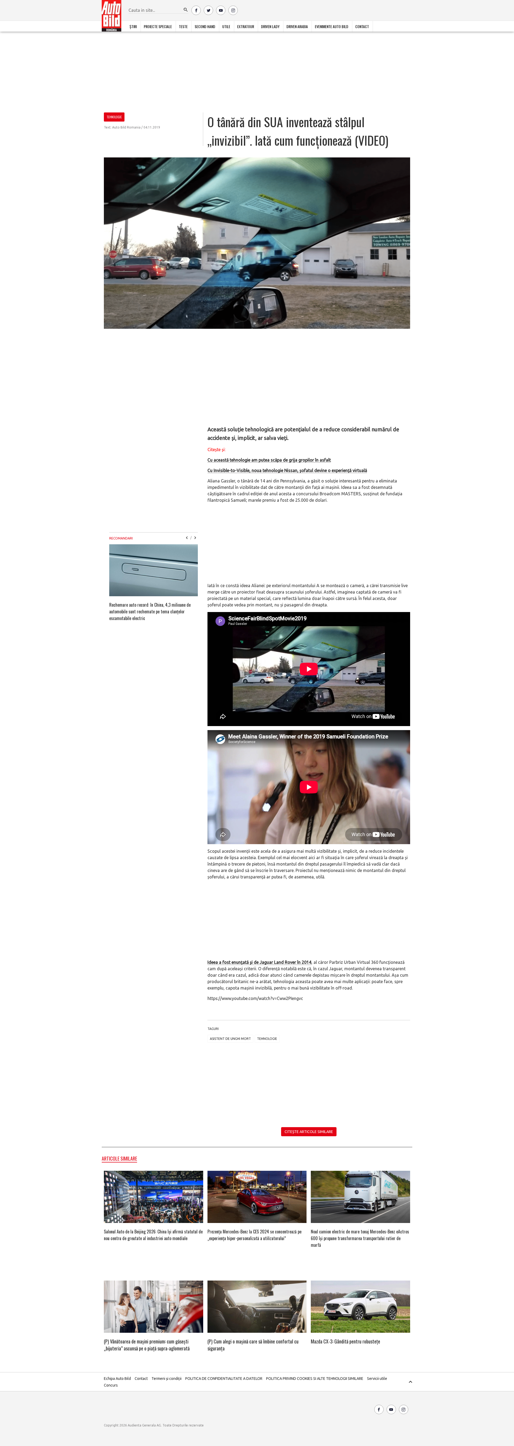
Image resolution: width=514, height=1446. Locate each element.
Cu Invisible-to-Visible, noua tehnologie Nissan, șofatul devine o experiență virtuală (287, 470)
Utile (226, 26)
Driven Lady (270, 26)
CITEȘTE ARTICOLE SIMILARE (309, 1132)
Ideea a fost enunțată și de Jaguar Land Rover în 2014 (259, 962)
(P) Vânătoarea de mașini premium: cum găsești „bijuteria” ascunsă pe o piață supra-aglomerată (147, 1345)
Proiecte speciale (158, 26)
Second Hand (205, 26)
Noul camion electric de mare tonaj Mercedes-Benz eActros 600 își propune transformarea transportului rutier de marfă (360, 1238)
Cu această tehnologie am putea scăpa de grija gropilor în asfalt (269, 460)
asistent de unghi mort (230, 1038)
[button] (185, 10)
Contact (362, 26)
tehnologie (267, 1038)
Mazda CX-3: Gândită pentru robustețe (345, 1341)
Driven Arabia (297, 26)
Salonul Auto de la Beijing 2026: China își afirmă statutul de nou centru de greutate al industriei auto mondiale (153, 1234)
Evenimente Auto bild (331, 26)
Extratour (245, 26)
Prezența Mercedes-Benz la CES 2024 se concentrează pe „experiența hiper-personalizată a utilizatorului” (254, 1234)
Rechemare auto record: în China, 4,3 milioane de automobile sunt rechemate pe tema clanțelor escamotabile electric (150, 611)
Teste (183, 26)
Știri (133, 26)
